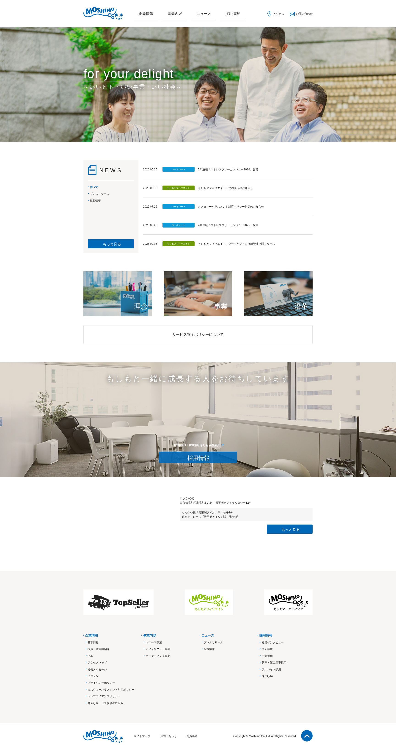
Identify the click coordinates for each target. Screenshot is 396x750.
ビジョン (93, 676)
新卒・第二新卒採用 (274, 662)
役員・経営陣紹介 (99, 649)
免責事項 (192, 736)
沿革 (90, 656)
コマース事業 (154, 642)
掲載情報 (209, 649)
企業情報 (146, 14)
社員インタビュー (273, 642)
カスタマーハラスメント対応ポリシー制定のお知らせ (231, 206)
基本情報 (93, 642)
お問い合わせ (304, 13)
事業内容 (175, 14)
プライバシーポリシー (101, 682)
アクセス (278, 13)
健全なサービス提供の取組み (105, 703)
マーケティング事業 (158, 656)
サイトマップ (142, 736)
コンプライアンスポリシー (104, 696)
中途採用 (267, 656)
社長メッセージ (97, 669)
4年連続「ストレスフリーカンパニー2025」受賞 (228, 225)
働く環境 (267, 649)
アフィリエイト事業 (158, 649)
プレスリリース (213, 642)
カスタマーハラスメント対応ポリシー (111, 689)
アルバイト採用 (271, 669)
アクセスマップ (97, 662)
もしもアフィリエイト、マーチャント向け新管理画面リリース (236, 243)
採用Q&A (267, 676)
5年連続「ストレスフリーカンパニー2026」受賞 (228, 169)
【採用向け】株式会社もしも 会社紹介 (196, 445)
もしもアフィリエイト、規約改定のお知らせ (225, 188)
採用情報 (232, 14)
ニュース (203, 14)
